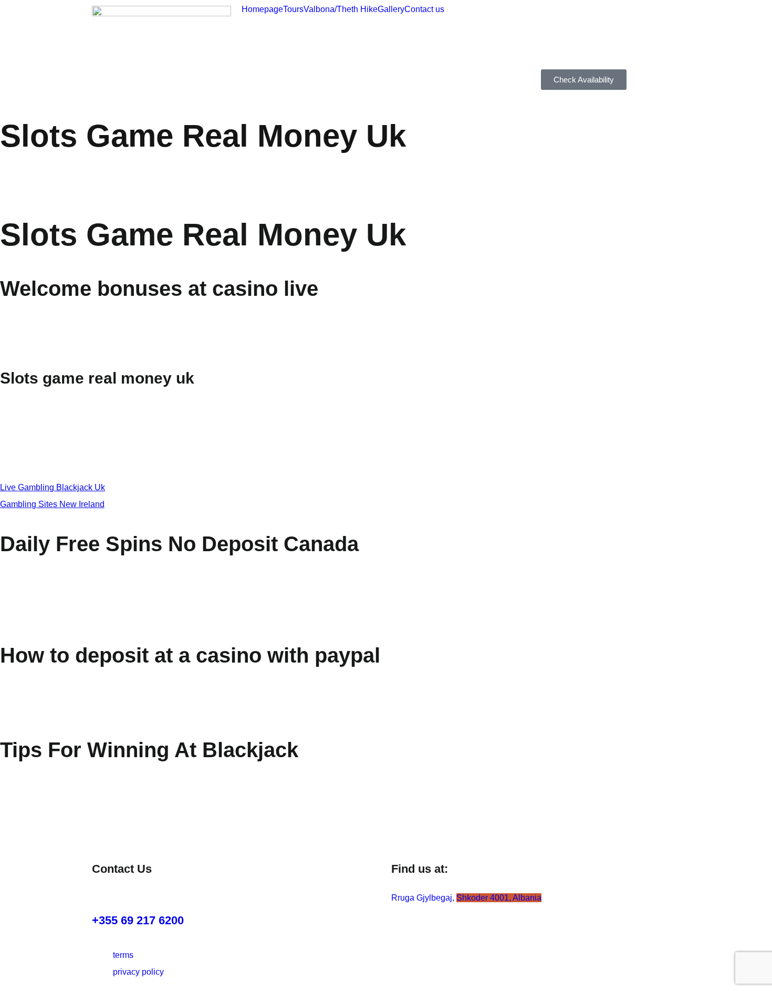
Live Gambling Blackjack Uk (52, 487)
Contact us (424, 9)
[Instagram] (554, 18)
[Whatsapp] (554, 50)
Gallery (391, 9)
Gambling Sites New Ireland (52, 504)
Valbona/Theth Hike (341, 9)
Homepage (262, 9)
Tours (293, 9)
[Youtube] (639, 18)
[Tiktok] (582, 18)
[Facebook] (611, 18)
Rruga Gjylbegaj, (466, 897)
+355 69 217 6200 (138, 920)
